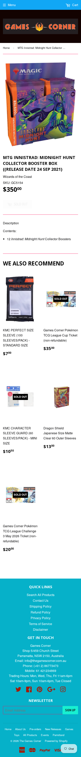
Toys (16, 735)
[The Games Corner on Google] (51, 690)
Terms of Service (40, 624)
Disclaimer (40, 629)
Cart (74, 5)
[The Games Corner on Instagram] (63, 690)
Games (69, 729)
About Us (20, 729)
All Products (30, 735)
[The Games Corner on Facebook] (29, 690)
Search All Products (40, 595)
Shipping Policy (40, 606)
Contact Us (40, 600)
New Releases (53, 729)
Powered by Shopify (56, 741)
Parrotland (58, 735)
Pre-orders (35, 729)
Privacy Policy (41, 618)
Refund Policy (40, 612)
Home (6, 48)
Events (45, 735)
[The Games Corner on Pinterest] (39, 690)
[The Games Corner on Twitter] (18, 690)
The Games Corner (30, 741)
